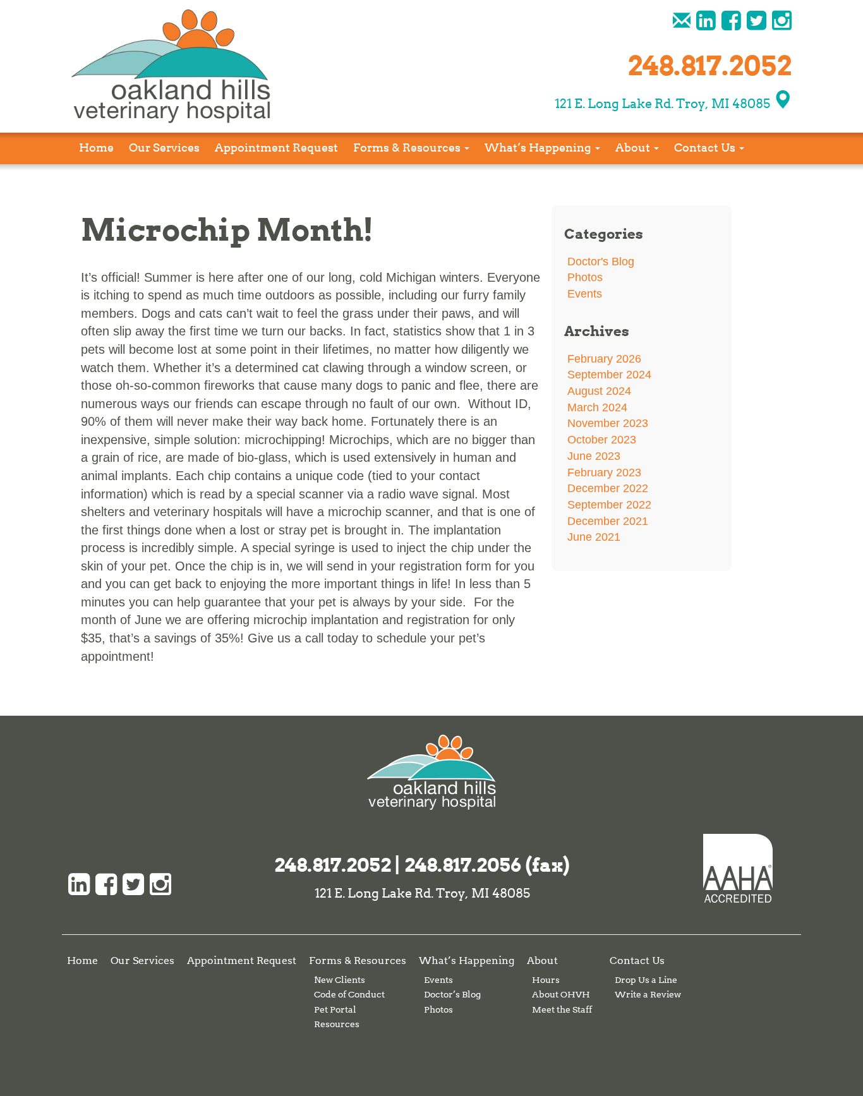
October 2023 (601, 439)
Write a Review (648, 994)
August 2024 (599, 391)
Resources (336, 1024)
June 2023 (593, 456)
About (634, 147)
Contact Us (706, 147)
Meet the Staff (562, 1009)
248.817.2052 (332, 864)
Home (96, 147)
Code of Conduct (349, 994)
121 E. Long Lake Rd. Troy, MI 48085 (664, 103)
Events (584, 293)
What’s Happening (539, 147)
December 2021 (607, 521)
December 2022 (607, 488)
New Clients (339, 979)
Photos (585, 277)
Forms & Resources (408, 147)
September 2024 (609, 374)
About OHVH (561, 994)
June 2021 (593, 537)
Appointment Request (276, 147)
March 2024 (597, 407)
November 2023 (607, 423)
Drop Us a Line (646, 979)
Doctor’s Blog (452, 994)
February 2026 (604, 358)
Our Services (164, 147)
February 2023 (604, 472)
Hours (546, 979)
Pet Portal (335, 1009)
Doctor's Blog (600, 261)
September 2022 (609, 504)
